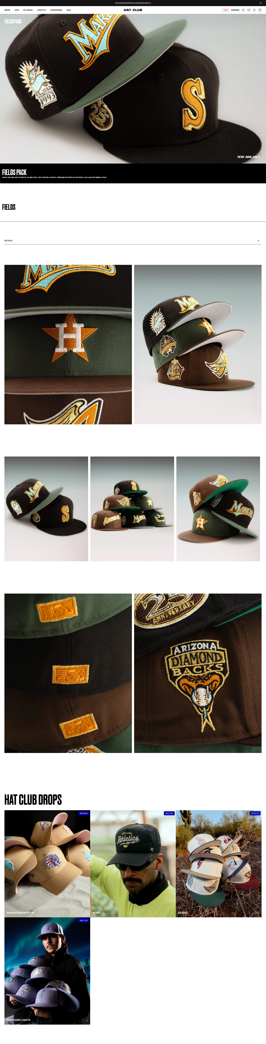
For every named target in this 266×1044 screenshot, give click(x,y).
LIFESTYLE (41, 10)
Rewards (235, 10)
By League (28, 10)
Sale (69, 10)
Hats (17, 10)
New (226, 10)
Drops (7, 10)
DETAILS (8, 240)
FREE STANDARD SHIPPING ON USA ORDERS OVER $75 (133, 3)
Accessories (56, 10)
